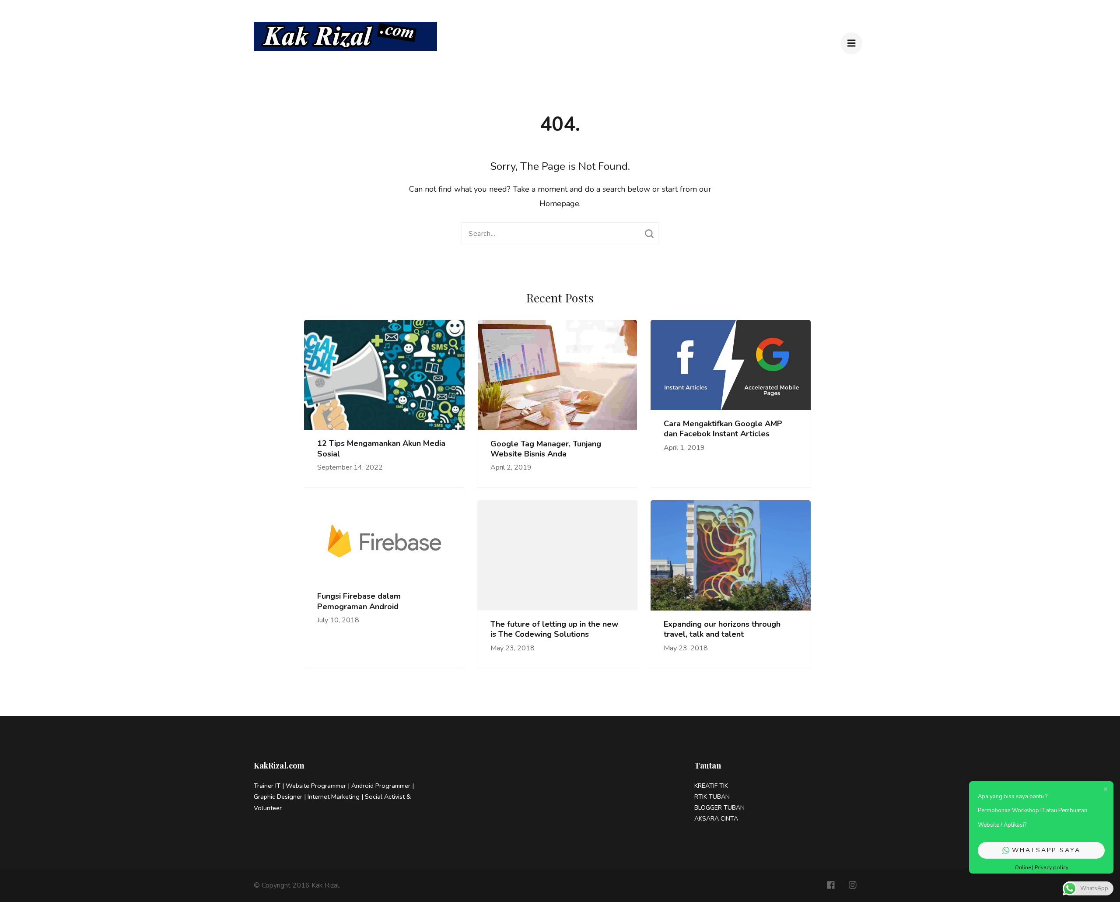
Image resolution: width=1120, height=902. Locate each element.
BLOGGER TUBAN (719, 808)
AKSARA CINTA (716, 818)
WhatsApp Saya (1046, 850)
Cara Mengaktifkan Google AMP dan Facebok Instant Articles (723, 429)
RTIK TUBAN (712, 797)
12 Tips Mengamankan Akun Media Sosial (381, 449)
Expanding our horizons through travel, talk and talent (722, 629)
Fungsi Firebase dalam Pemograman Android (359, 601)
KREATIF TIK (712, 786)
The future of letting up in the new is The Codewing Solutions (554, 629)
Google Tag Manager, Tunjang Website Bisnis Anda (545, 449)
